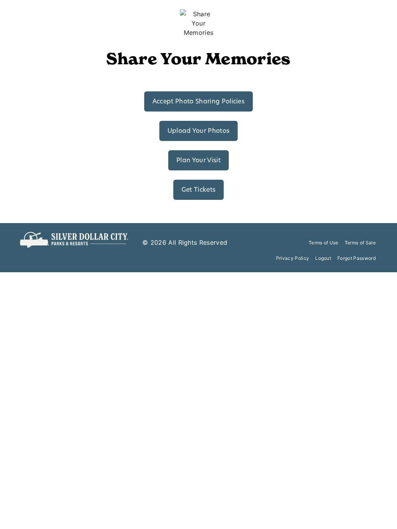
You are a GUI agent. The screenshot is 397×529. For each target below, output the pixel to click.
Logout (323, 258)
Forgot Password (356, 258)
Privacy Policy (292, 258)
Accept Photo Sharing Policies (198, 102)
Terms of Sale (360, 243)
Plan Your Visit (198, 161)
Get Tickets (198, 190)
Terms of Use (323, 243)
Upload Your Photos (198, 131)
